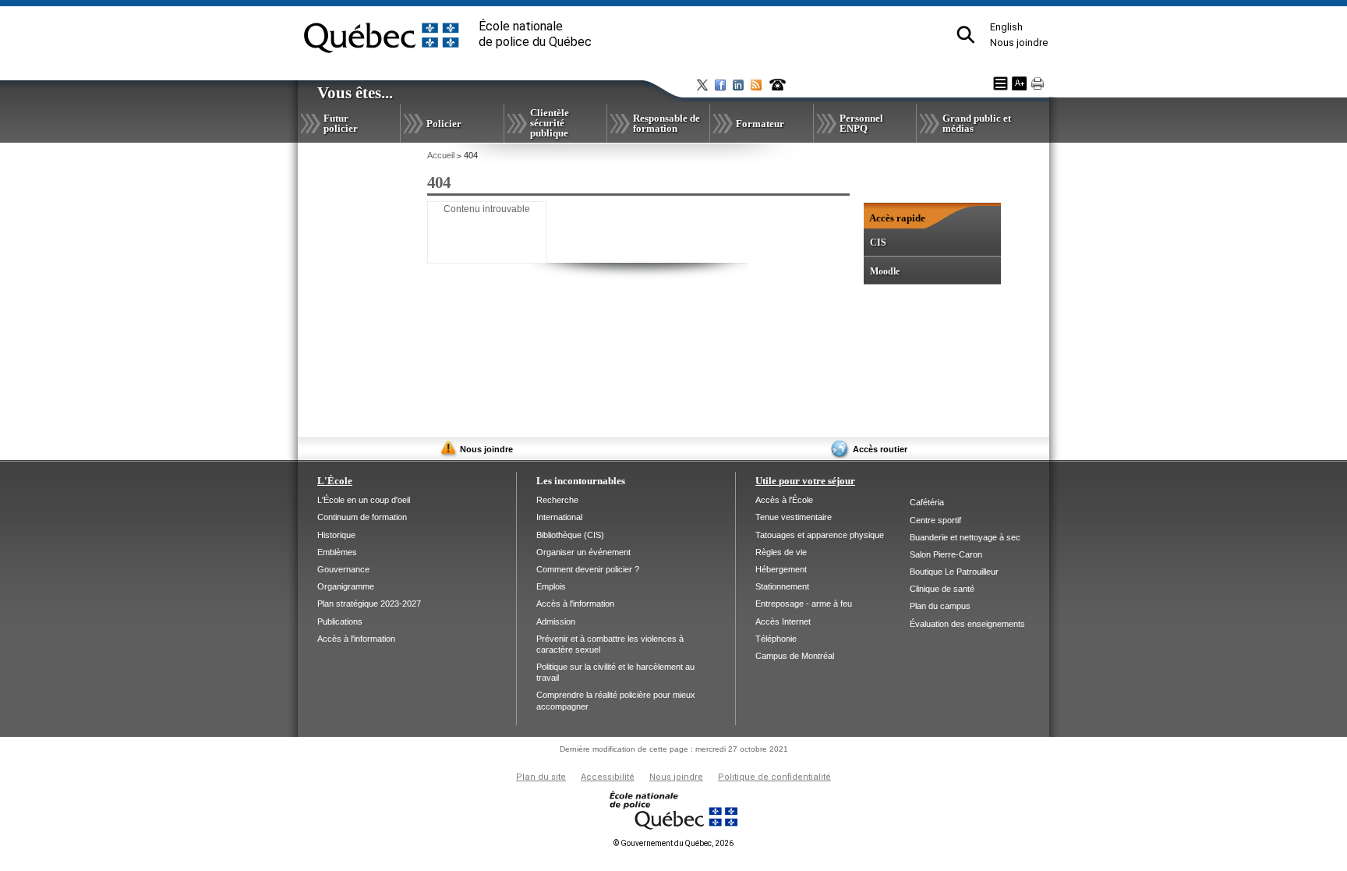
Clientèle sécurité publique (549, 123)
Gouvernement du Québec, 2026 (673, 843)
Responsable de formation (666, 123)
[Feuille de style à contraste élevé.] (1000, 83)
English (1006, 27)
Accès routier (880, 449)
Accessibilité (608, 777)
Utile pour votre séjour (805, 481)
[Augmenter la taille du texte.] (1019, 83)
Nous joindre (1019, 42)
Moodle (885, 271)
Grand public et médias (976, 123)
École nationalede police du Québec (535, 34)
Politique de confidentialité (774, 777)
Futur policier (340, 123)
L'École (334, 481)
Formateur (760, 123)
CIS (878, 242)
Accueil (440, 155)
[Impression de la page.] (1038, 83)
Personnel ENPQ (861, 123)
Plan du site (541, 777)
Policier (443, 123)
